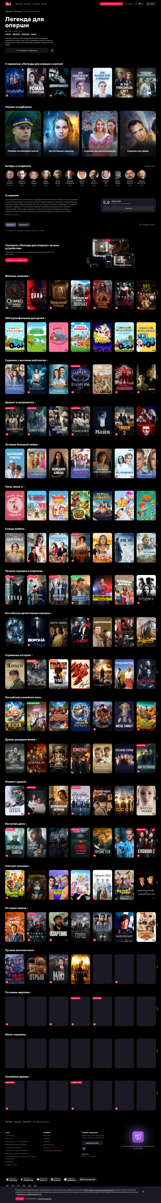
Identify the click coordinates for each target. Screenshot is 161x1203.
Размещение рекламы (13, 1147)
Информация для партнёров (15, 1144)
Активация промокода (52, 1150)
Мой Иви (46, 1135)
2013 (10, 31)
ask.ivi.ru (85, 1154)
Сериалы (46, 1141)
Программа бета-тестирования (17, 1141)
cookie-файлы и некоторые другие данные (99, 1190)
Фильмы (46, 1138)
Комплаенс (9, 1162)
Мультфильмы (48, 1144)
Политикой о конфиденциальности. (29, 1194)
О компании (9, 1135)
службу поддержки (45, 1198)
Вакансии (8, 1138)
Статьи (46, 1147)
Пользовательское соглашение (17, 1150)
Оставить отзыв (11, 1165)
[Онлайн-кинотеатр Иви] (8, 3)
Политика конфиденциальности (17, 1153)
